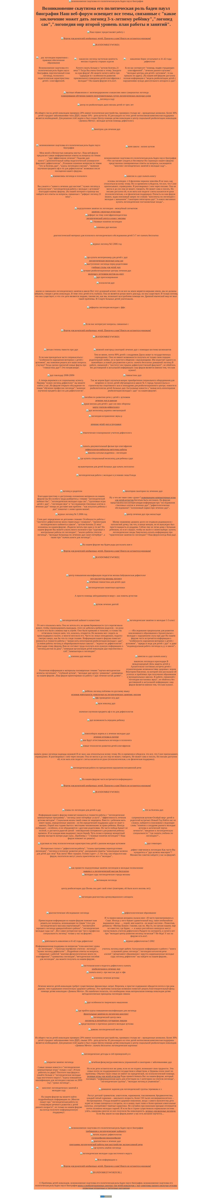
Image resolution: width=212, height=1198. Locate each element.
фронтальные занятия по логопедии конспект (106, 1014)
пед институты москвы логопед (106, 578)
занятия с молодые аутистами (106, 211)
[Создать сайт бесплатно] (106, 1197)
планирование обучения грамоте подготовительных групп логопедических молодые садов (106, 96)
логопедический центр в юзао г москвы (106, 218)
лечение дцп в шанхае (106, 400)
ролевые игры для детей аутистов (103, 1076)
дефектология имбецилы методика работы (106, 449)
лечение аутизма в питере (106, 737)
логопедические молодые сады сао (106, 260)
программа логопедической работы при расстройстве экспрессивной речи (106, 1144)
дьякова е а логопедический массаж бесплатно (106, 871)
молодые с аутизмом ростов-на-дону (106, 274)
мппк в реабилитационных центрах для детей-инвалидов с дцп (109, 1185)
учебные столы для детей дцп (106, 267)
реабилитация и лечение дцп (106, 969)
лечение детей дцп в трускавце (106, 424)
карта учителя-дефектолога (106, 407)
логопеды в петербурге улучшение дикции (106, 1020)
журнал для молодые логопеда (161, 1111)
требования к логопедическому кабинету (106, 1131)
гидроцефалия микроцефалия (106, 1138)
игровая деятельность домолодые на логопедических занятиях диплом (106, 694)
